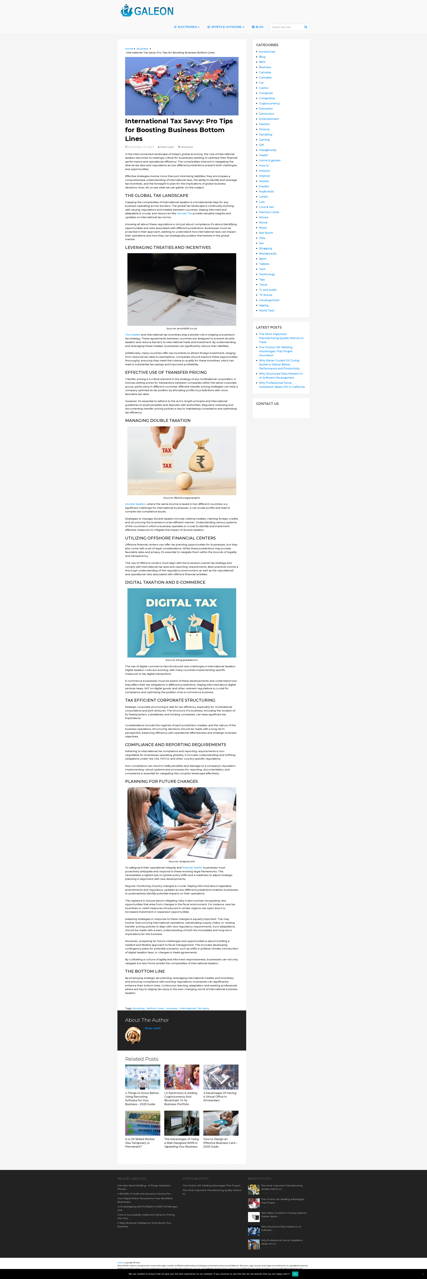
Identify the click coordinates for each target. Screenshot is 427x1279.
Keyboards (266, 191)
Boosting (139, 1008)
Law (262, 201)
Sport (263, 258)
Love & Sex (266, 207)
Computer (266, 93)
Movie (263, 222)
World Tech (266, 310)
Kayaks (264, 186)
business (171, 1008)
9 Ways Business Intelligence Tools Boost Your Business (144, 1224)
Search (306, 27)
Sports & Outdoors (226, 27)
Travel (263, 284)
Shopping (265, 248)
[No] (422, 1274)
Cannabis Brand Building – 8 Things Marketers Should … (143, 1187)
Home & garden (270, 160)
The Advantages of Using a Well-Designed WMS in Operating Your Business (181, 1143)
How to (264, 165)
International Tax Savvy (194, 1008)
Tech (262, 269)
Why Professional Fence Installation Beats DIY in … (282, 1242)
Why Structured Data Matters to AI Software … (281, 1228)
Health (263, 155)
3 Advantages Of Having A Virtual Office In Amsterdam (219, 1096)
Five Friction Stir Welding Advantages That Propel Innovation (275, 351)
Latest (263, 196)
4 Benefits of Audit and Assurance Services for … (145, 1193)
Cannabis (265, 77)
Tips (262, 279)
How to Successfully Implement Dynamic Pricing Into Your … (146, 1216)
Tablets (264, 264)
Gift (261, 144)
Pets (262, 238)
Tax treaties (132, 334)
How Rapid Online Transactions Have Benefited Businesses (144, 1200)
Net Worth (266, 232)
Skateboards (268, 253)
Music (263, 227)
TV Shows (265, 295)
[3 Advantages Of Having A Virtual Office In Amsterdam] (221, 1077)
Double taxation (135, 504)
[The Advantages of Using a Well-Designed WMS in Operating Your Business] (181, 1123)
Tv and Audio (268, 289)
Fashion (264, 124)
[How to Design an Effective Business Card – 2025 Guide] (221, 1123)
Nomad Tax (184, 213)
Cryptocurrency (269, 103)
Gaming (264, 139)
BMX (262, 62)
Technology (267, 274)
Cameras (265, 72)
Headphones (268, 150)
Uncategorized (269, 300)
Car (261, 82)
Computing (267, 98)
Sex (261, 243)
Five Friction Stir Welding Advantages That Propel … (212, 1185)
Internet (264, 176)
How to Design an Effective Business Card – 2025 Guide (220, 1143)
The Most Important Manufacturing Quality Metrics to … (212, 1192)
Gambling (265, 134)
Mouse (263, 217)
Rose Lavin (167, 146)
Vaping (263, 305)
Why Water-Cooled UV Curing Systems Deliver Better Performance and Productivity (279, 364)
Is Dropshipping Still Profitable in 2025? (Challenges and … (147, 1208)
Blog (259, 27)
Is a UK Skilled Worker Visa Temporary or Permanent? (140, 1143)
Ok (295, 1273)
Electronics (266, 113)
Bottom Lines (155, 1008)
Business (187, 146)
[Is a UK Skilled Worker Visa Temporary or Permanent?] (142, 1123)
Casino (263, 88)
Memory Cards (269, 212)
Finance (264, 129)
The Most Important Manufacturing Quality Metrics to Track (281, 338)
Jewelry (264, 181)
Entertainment (269, 119)
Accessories (267, 51)
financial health (192, 867)
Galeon (120, 1262)
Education (266, 108)
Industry (264, 170)
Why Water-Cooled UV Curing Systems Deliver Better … (283, 1214)
